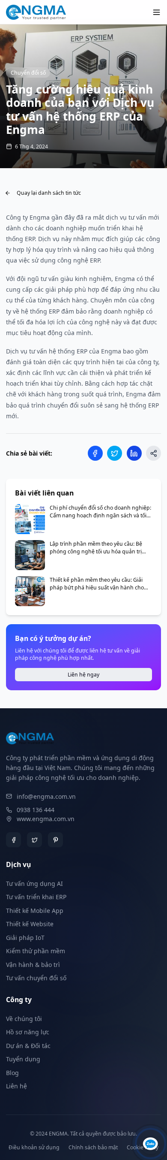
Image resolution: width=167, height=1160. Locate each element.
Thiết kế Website (30, 924)
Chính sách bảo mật (93, 1147)
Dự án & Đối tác (28, 1046)
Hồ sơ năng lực (27, 1032)
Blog (12, 1073)
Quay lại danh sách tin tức (49, 192)
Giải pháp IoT (25, 937)
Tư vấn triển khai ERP (36, 897)
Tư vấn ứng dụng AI (34, 883)
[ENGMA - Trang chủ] (36, 12)
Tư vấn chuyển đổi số (36, 978)
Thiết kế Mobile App (34, 910)
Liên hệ (16, 1086)
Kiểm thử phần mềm (35, 951)
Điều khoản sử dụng (34, 1147)
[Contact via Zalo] (150, 1143)
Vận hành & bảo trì (33, 965)
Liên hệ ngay (83, 674)
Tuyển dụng (23, 1059)
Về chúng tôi (24, 1019)
